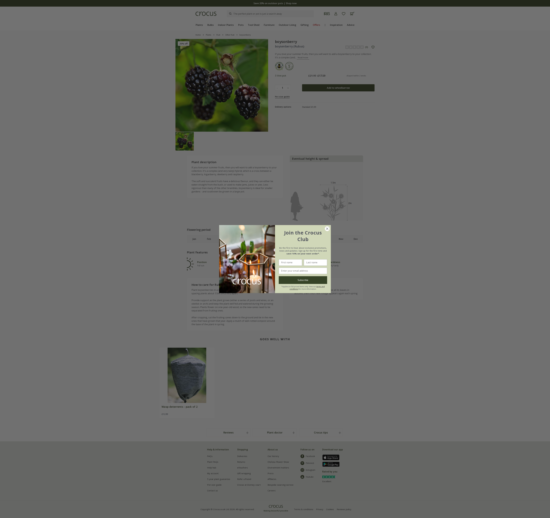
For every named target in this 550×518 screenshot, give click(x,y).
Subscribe (303, 280)
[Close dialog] (327, 228)
